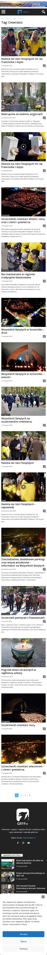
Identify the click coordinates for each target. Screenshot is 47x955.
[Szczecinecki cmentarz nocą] (23, 707)
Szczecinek (5, 55)
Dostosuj (23, 949)
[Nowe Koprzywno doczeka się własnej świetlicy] (7, 864)
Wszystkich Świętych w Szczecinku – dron (22, 331)
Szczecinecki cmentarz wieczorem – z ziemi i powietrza (22, 768)
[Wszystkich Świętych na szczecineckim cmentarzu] (23, 401)
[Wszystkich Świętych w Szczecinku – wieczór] (23, 356)
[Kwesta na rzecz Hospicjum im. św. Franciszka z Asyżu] (23, 41)
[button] (43, 896)
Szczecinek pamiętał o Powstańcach (23, 617)
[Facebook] (18, 843)
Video (4, 160)
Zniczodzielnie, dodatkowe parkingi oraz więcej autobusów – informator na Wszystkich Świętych (23, 562)
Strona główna (5, 18)
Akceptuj (23, 934)
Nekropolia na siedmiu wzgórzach (22, 114)
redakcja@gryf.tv (29, 838)
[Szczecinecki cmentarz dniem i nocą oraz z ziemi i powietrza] (23, 201)
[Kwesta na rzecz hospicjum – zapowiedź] (23, 487)
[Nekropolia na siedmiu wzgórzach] (23, 96)
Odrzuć (23, 941)
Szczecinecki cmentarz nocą (18, 725)
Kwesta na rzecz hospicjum (17, 463)
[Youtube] (29, 843)
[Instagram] (24, 843)
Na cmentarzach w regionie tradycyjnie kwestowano (18, 276)
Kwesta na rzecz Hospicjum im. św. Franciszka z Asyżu (22, 60)
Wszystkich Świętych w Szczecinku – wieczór (22, 375)
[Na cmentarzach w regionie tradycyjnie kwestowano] (23, 257)
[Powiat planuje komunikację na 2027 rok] (7, 877)
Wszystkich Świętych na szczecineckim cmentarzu (16, 420)
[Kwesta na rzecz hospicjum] (23, 445)
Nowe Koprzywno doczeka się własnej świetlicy (29, 861)
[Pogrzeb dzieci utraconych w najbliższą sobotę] (23, 652)
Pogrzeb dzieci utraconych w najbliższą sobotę (18, 671)
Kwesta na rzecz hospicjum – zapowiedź (18, 505)
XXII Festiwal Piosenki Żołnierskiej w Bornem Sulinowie (30, 887)
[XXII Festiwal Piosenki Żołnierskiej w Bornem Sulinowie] (7, 889)
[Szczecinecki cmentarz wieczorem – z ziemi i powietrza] (23, 749)
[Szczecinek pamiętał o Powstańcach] (23, 600)
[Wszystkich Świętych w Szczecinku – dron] (23, 312)
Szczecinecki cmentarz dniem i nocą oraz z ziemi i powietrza (23, 220)
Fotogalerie (6, 326)
